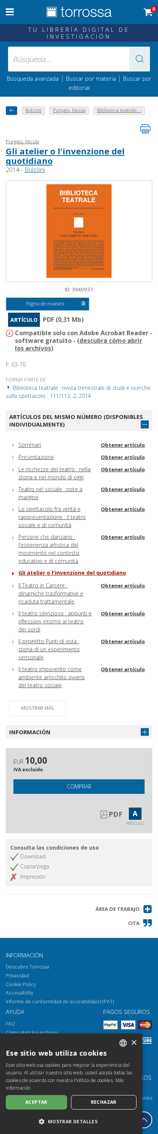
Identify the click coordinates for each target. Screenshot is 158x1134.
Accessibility (19, 993)
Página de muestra (45, 303)
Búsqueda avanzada (33, 78)
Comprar (79, 786)
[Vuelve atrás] (11, 110)
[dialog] (71, 1083)
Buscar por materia (91, 78)
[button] (139, 59)
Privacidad (17, 975)
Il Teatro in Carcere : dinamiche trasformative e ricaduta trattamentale (50, 593)
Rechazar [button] (104, 1102)
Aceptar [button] (36, 1102)
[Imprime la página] (145, 129)
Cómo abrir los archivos (32, 1032)
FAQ (10, 1023)
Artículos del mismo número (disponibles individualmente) (76, 420)
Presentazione (36, 457)
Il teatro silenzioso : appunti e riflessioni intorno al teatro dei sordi (55, 621)
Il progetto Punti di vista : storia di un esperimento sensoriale (49, 649)
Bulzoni (35, 169)
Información (30, 732)
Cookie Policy (21, 984)
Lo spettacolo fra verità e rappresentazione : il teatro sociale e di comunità (52, 517)
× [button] (134, 1043)
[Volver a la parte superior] (143, 1119)
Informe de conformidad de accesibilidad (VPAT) (60, 1001)
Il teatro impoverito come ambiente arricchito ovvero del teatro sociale (51, 677)
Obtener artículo (123, 444)
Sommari (29, 444)
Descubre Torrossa (27, 967)
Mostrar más (37, 708)
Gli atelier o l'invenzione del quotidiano (65, 155)
